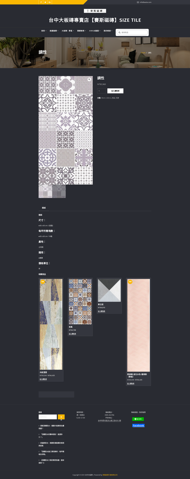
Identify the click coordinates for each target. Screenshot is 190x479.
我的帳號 (107, 31)
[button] (89, 79)
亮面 (113, 98)
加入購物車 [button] (43, 379)
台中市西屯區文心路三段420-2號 (109, 420)
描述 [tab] (44, 207)
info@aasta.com (145, 2)
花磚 (117, 98)
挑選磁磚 (53, 31)
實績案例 (81, 31)
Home (143, 53)
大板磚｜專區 (67, 31)
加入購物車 (115, 91)
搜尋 (40, 412)
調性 (149, 53)
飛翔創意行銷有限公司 (110, 475)
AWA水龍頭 (94, 31)
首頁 (43, 31)
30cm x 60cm (106, 98)
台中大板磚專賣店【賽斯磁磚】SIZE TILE (95, 20)
